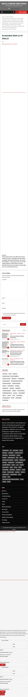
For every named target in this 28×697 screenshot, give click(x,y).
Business (15, 373)
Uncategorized (6, 397)
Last (14, 646)
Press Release (21, 390)
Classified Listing (6, 496)
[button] (2, 12)
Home (3, 504)
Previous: (14, 260)
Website (4, 308)
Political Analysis (13, 333)
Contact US (4, 498)
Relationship (10, 472)
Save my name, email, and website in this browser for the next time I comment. (14, 314)
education (5, 455)
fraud (21, 457)
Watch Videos (22, 12)
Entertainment (6, 381)
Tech (14, 395)
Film (17, 457)
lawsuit (21, 464)
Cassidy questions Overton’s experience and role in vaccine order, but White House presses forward (5, 336)
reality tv (18, 469)
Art (11, 450)
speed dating (13, 474)
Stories (9, 395)
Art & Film (5, 373)
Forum (3, 501)
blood (21, 450)
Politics (11, 334)
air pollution (5, 450)
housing (4, 462)
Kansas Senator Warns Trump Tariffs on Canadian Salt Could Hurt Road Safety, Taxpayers (5, 353)
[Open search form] (13, 12)
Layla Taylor (5, 467)
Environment (12, 455)
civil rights (10, 452)
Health (18, 333)
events (18, 455)
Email (3, 303)
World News (12, 351)
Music (20, 467)
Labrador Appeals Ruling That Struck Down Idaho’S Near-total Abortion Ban (5, 361)
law (17, 464)
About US (4, 490)
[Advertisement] (14, 197)
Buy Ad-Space (5, 493)
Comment (4, 279)
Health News (22, 333)
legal (11, 467)
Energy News (21, 378)
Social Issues (6, 474)
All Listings (4, 520)
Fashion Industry (16, 383)
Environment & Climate (16, 381)
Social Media (22, 393)
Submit (3, 664)
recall (23, 469)
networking (5, 469)
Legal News (19, 341)
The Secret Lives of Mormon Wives (11, 479)
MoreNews (20, 527)
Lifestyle (12, 388)
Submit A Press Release (7, 517)
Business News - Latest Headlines (10, 376)
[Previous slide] (23, 330)
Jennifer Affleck (6, 464)
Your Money (5, 400)
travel (21, 479)
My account (4, 509)
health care (22, 460)
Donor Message (4, 656)
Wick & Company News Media (14, 3)
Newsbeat (18, 388)
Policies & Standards (7, 514)
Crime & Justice (6, 378)
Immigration (11, 462)
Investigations (19, 462)
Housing (17, 385)
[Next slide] (25, 330)
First (14, 644)
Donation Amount (4, 652)
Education (14, 378)
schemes (17, 472)
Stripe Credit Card (5, 662)
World (22, 350)
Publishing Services (7, 393)
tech (9, 477)
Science (15, 393)
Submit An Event (6, 522)
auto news (15, 450)
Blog (10, 373)
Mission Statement (6, 506)
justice (13, 464)
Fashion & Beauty (7, 383)
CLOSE (2, 694)
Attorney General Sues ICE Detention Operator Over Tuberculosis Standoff (5, 344)
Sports (4, 395)
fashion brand (11, 457)
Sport (19, 474)
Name (3, 298)
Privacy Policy (5, 512)
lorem (15, 467)
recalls (4, 472)
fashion (4, 457)
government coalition (8, 460)
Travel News (19, 395)
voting (4, 481)
